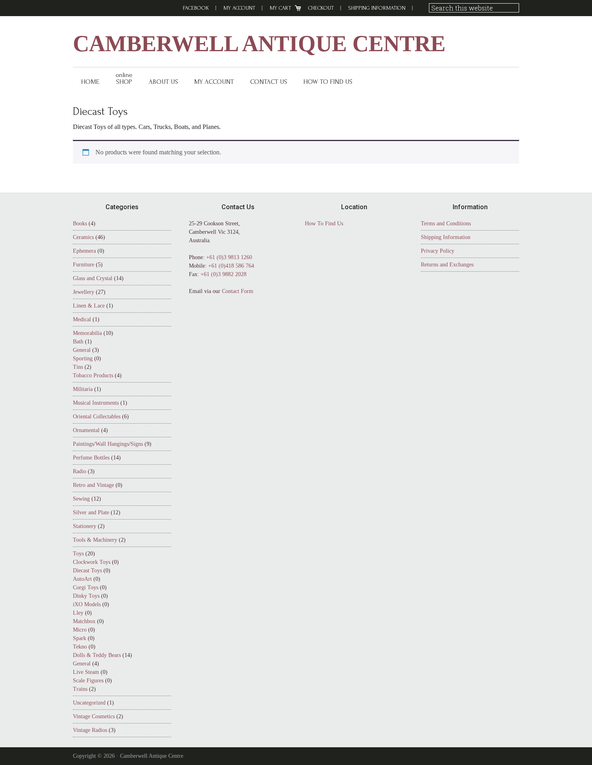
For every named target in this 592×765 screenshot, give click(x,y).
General (82, 350)
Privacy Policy (437, 251)
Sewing (81, 499)
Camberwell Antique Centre (259, 43)
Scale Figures (88, 681)
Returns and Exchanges (447, 265)
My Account (239, 8)
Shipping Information (377, 8)
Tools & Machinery (95, 540)
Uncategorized (89, 703)
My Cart (280, 8)
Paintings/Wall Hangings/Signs (108, 444)
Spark (79, 638)
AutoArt (82, 579)
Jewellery (83, 292)
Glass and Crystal (92, 278)
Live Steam (86, 672)
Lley (78, 613)
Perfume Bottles (91, 458)
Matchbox (84, 621)
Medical (82, 319)
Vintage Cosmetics (94, 716)
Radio (79, 471)
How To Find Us (324, 223)
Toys (78, 554)
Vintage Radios (90, 730)
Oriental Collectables (96, 417)
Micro (80, 630)
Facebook (196, 8)
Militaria (83, 389)
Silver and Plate (91, 512)
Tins (78, 367)
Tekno (80, 647)
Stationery (84, 526)
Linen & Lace (89, 306)
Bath (78, 342)
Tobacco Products (93, 375)
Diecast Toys (87, 571)
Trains (80, 689)
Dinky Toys (86, 596)
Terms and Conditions (446, 223)
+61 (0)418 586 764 (231, 266)
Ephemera (84, 251)
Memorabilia (87, 333)
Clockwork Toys (91, 562)
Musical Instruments (96, 403)
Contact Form (237, 291)
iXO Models (87, 604)
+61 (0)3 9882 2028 (223, 274)
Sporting (83, 358)
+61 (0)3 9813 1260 (229, 257)
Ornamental (86, 430)
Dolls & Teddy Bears (97, 655)
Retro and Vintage (93, 485)
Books (80, 223)
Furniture (83, 265)
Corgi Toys (85, 587)
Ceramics (83, 237)
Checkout (321, 8)
